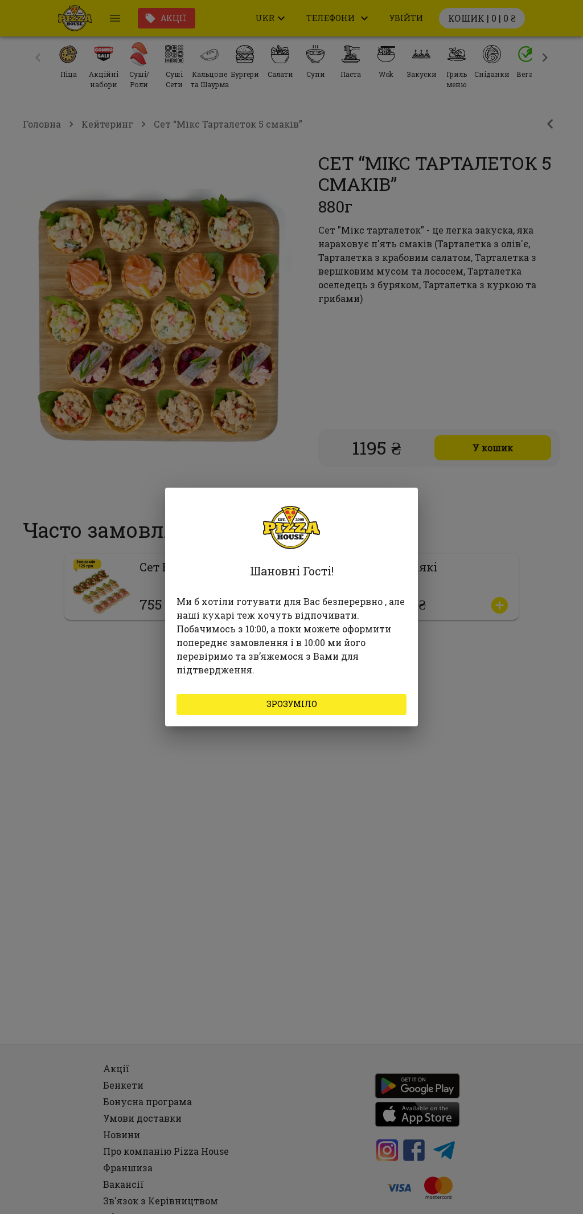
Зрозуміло (291, 703)
